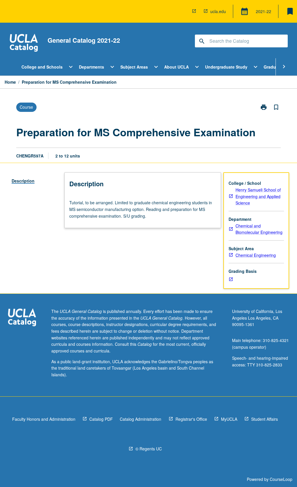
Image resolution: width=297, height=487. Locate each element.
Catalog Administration (140, 419)
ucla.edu (218, 11)
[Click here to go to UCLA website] (22, 318)
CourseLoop (281, 479)
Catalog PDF (101, 419)
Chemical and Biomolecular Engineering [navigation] (259, 229)
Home (10, 82)
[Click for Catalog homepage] (23, 43)
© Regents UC (148, 449)
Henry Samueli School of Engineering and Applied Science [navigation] (258, 196)
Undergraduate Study (226, 67)
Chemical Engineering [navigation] (256, 255)
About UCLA (176, 67)
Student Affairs (264, 419)
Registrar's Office (191, 419)
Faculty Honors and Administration (43, 419)
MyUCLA (229, 419)
